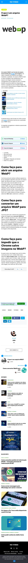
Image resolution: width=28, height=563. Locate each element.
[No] (26, 559)
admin (14, 340)
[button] (2, 2)
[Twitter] (14, 548)
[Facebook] (11, 548)
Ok (14, 561)
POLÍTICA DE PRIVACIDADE (10, 553)
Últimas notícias (14, 551)
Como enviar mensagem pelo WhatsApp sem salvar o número (11, 486)
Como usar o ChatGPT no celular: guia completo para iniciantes (16, 404)
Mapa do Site (7, 551)
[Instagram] (17, 548)
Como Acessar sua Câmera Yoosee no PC (15, 112)
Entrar (23, 138)
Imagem (9, 310)
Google (13, 73)
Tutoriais (4, 9)
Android (9, 421)
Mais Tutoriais (14, 2)
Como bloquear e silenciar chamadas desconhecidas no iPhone (14, 103)
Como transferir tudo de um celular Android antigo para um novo (17, 424)
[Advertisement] (14, 55)
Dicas (9, 401)
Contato (21, 551)
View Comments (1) (14, 350)
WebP (22, 310)
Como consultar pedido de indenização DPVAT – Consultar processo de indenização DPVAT (13, 461)
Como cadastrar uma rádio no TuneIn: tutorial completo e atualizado (16, 94)
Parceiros (20, 553)
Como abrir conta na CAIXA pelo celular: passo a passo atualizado (16, 98)
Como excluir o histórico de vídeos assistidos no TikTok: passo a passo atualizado (17, 384)
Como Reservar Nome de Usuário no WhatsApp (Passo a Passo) (14, 108)
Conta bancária (4, 508)
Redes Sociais (10, 379)
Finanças (10, 411)
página (5, 120)
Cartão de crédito (5, 532)
